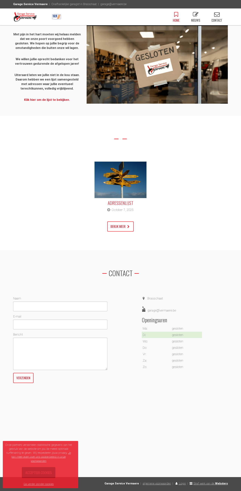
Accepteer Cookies (38, 472)
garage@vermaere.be (113, 4)
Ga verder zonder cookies (39, 484)
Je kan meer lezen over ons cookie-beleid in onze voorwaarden (41, 456)
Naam (17, 298)
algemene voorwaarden (157, 483)
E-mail (17, 316)
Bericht (18, 334)
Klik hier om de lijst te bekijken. (47, 100)
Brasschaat (155, 298)
